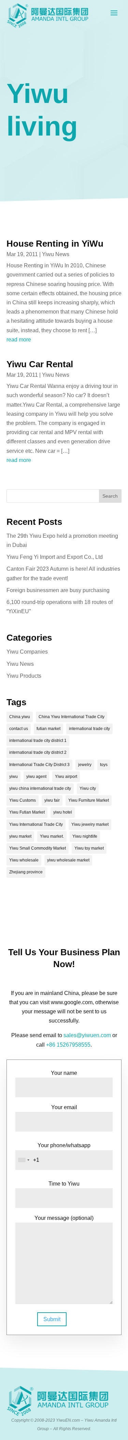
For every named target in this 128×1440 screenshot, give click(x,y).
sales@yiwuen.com (87, 1035)
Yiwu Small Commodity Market (37, 848)
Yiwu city (88, 788)
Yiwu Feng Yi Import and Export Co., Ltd (54, 557)
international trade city (89, 728)
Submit (51, 1319)
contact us (18, 728)
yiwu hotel (62, 812)
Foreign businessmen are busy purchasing (58, 590)
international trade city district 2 (38, 752)
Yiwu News (55, 254)
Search (110, 496)
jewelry (84, 764)
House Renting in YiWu (54, 243)
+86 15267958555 (68, 1045)
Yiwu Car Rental (39, 364)
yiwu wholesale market (68, 860)
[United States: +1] (23, 1160)
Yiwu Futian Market (27, 812)
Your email (64, 1107)
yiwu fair (52, 800)
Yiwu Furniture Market (88, 800)
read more (18, 339)
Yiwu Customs (22, 800)
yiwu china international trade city (40, 788)
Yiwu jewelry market (90, 824)
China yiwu (19, 716)
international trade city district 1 (38, 740)
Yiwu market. (52, 836)
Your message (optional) (64, 1218)
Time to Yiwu (64, 1184)
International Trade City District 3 (39, 764)
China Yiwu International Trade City (71, 716)
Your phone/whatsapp (64, 1145)
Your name (64, 1073)
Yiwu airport (66, 776)
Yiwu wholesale (24, 860)
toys (104, 764)
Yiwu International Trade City (36, 824)
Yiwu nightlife (84, 836)
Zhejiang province (26, 872)
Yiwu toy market (89, 848)
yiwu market (20, 836)
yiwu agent (36, 776)
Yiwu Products (23, 676)
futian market (48, 728)
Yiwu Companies (27, 652)
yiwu (13, 776)
